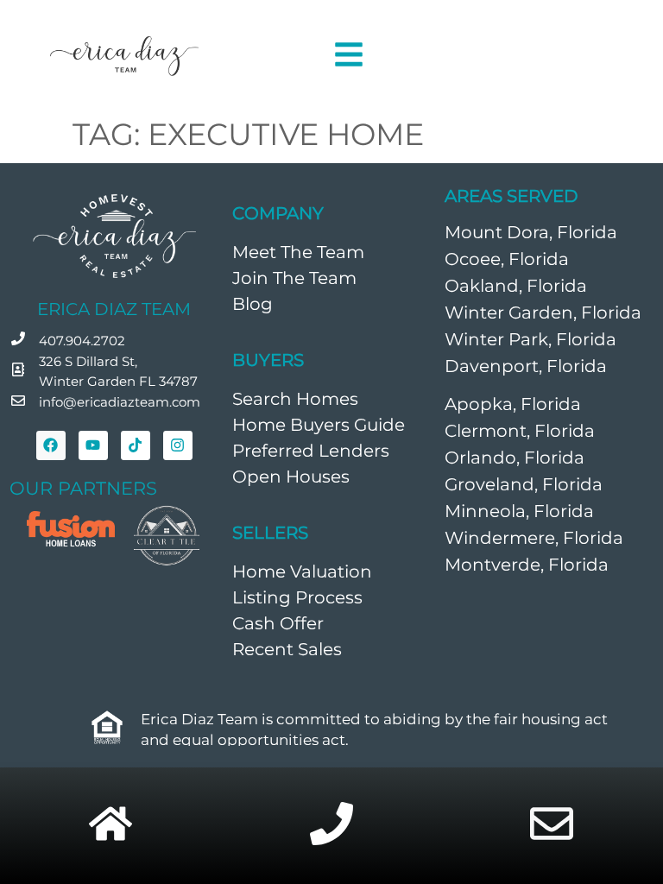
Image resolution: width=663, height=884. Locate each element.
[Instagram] (178, 445)
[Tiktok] (135, 445)
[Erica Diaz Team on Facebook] (51, 445)
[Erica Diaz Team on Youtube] (93, 445)
